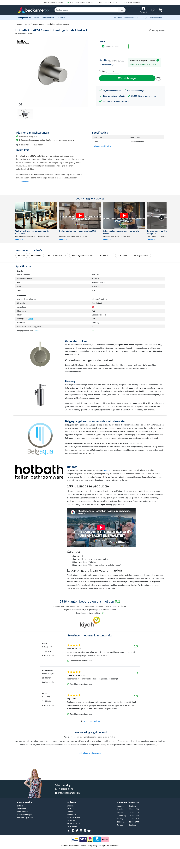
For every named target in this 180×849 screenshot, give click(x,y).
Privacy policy (92, 845)
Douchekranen (38, 24)
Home (19, 24)
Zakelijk (143, 17)
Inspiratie (61, 17)
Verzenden (21, 808)
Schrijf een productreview (90, 753)
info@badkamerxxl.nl (69, 792)
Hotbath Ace (36, 255)
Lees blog (19, 239)
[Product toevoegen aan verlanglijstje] (159, 78)
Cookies (83, 845)
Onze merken (72, 826)
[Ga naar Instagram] (81, 831)
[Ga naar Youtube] (89, 831)
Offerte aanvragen (24, 814)
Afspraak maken (131, 17)
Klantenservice (156, 17)
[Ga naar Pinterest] (85, 831)
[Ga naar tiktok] (69, 831)
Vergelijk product (158, 30)
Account (143, 12)
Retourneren (22, 811)
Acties (36, 17)
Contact (70, 811)
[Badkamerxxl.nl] (34, 9)
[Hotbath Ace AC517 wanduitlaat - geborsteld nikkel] (52, 71)
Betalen (20, 806)
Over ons (70, 806)
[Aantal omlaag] (109, 71)
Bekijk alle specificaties (101, 146)
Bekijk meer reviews (92, 721)
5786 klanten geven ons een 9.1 (81, 2)
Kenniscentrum (48, 17)
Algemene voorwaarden (70, 845)
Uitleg (30, 318)
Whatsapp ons (66, 788)
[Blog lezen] (36, 215)
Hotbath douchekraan (57, 255)
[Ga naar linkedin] (73, 831)
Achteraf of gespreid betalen (52, 2)
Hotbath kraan (106, 255)
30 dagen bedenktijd (132, 2)
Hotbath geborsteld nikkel (82, 255)
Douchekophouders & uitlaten (58, 24)
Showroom (117, 17)
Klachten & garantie (25, 817)
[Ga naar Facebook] (77, 831)
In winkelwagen (129, 78)
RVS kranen (122, 255)
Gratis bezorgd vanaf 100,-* (109, 2)
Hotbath (21, 255)
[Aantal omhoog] (118, 71)
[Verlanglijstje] (153, 10)
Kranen (27, 24)
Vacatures (71, 820)
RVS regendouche (141, 255)
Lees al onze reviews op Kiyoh (88, 613)
